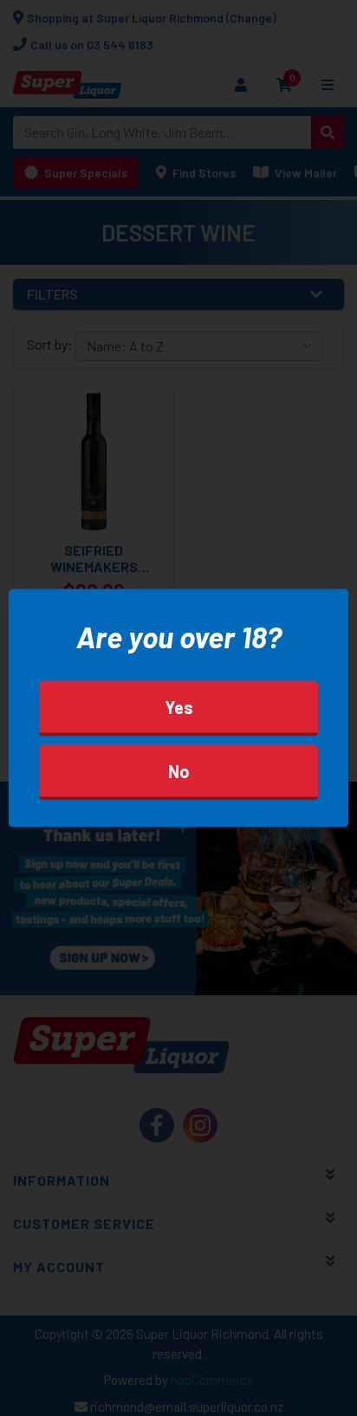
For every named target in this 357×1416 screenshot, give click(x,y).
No (179, 770)
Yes (179, 706)
